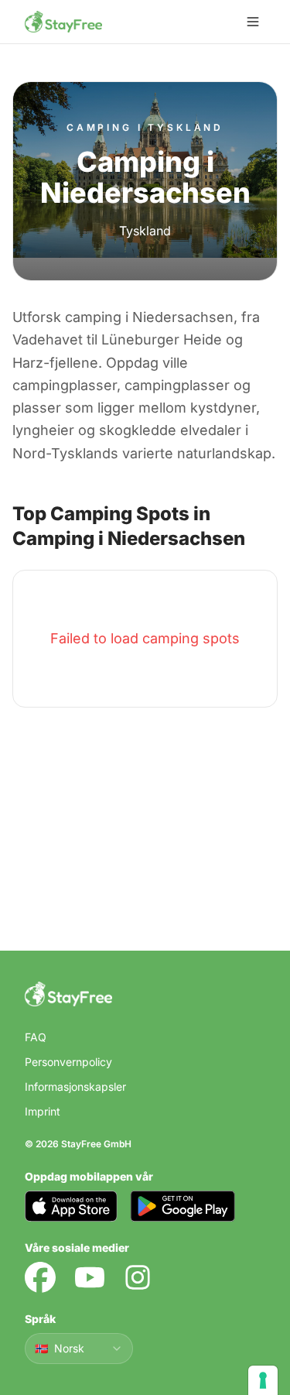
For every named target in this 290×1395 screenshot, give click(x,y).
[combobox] (79, 1348)
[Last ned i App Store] (71, 1206)
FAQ (35, 1037)
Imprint (42, 1111)
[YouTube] (89, 1277)
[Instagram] (138, 1277)
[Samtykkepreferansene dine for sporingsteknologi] (263, 1380)
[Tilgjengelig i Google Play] (182, 1206)
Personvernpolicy (68, 1061)
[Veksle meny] (253, 21)
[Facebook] (40, 1277)
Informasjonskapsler (75, 1086)
